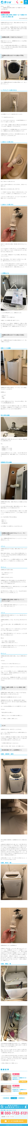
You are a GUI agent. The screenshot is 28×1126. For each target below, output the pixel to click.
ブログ (8, 6)
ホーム (2, 6)
